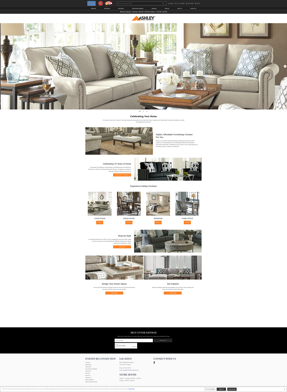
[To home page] (100, 3)
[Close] (284, 389)
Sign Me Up (163, 340)
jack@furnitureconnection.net (130, 370)
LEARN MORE (114, 293)
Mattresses (107, 8)
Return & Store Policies (91, 382)
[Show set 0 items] (140, 111)
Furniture (93, 8)
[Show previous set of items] (2, 66)
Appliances (121, 8)
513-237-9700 (127, 368)
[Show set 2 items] (147, 111)
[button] (169, 3)
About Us (179, 8)
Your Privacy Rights (210, 389)
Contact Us (193, 8)
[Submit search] (163, 3)
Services (167, 8)
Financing (154, 8)
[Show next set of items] (285, 66)
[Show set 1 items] (143, 111)
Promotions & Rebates (137, 8)
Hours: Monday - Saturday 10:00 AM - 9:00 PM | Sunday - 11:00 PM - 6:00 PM (144, 12)
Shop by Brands (89, 379)
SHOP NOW (122, 246)
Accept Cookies (232, 389)
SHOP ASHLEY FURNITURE (122, 174)
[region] (143, 389)
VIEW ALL (99, 222)
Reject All (221, 389)
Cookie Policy (131, 388)
